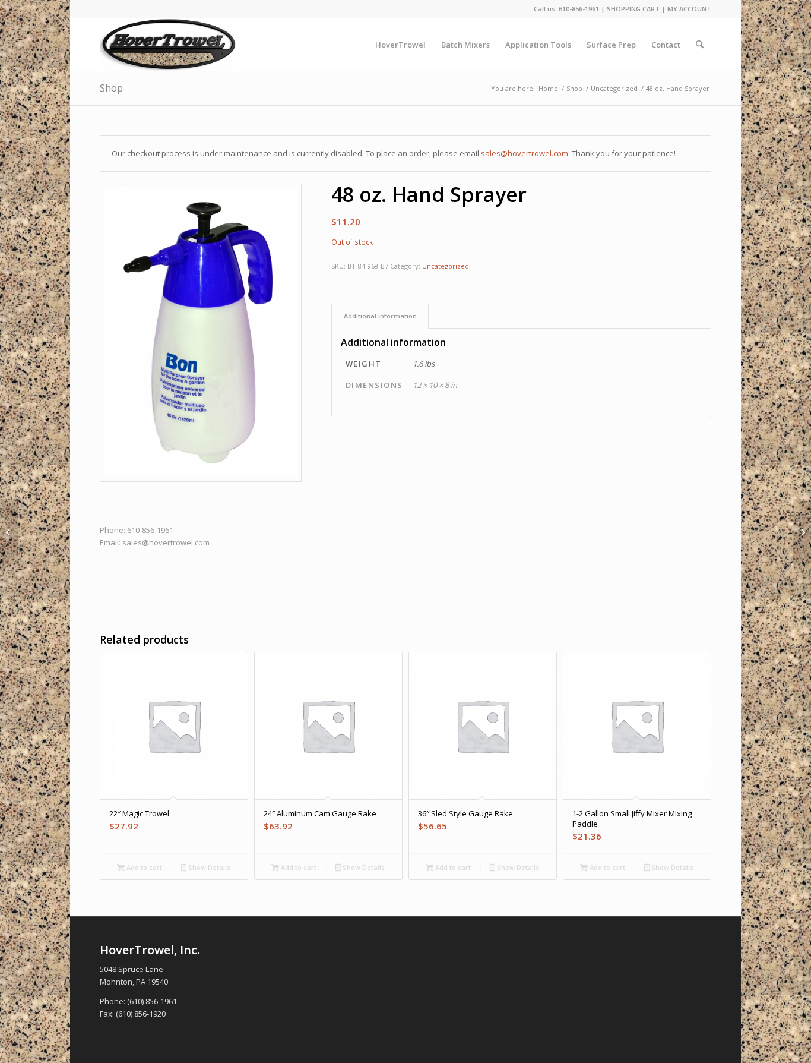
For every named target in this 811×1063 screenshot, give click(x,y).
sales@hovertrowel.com (524, 153)
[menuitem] (400, 44)
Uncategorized (445, 265)
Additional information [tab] (380, 315)
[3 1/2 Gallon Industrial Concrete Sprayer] (9, 531)
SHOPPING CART (633, 8)
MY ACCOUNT (689, 8)
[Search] (699, 44)
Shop (111, 87)
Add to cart (143, 867)
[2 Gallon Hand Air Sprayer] (802, 531)
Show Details (208, 867)
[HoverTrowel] (168, 44)
